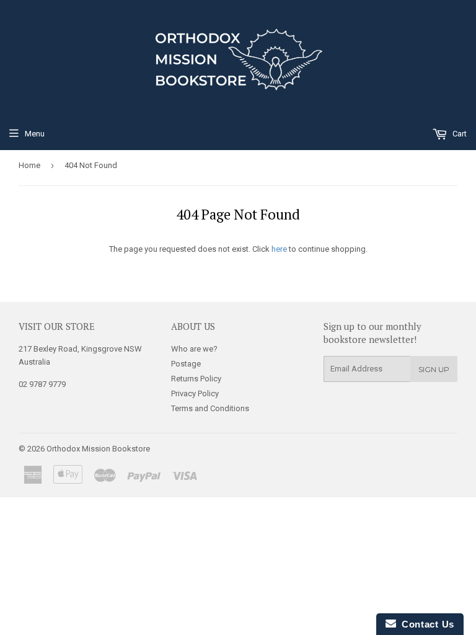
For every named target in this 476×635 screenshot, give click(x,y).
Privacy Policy (195, 393)
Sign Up (433, 369)
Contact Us (425, 624)
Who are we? (194, 348)
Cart (459, 133)
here (279, 249)
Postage (186, 363)
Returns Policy (196, 378)
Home (29, 165)
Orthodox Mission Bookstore (98, 448)
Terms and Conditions (210, 408)
